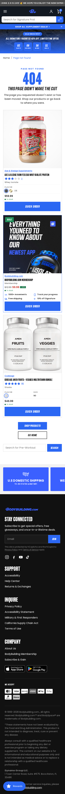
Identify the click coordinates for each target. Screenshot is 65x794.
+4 (16, 191)
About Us (10, 648)
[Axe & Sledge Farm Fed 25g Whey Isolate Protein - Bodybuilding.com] (32, 139)
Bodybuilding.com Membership (19, 280)
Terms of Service (30, 549)
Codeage (9, 375)
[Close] (61, 27)
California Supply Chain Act (21, 623)
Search (54, 447)
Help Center (12, 581)
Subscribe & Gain (15, 659)
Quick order (32, 206)
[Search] (59, 19)
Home (6, 57)
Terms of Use (13, 628)
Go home (32, 435)
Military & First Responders (21, 617)
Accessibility (12, 575)
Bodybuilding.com (14, 276)
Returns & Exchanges (18, 586)
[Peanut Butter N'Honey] (6, 190)
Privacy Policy (11, 549)
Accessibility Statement (19, 612)
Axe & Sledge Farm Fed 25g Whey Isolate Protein (27, 174)
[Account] (51, 11)
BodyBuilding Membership (21, 654)
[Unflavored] (6, 395)
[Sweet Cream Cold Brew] (10, 190)
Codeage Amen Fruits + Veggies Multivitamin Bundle (29, 379)
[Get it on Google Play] (37, 668)
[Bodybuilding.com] (32, 11)
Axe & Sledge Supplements (18, 170)
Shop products (32, 425)
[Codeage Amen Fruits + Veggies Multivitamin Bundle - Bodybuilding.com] (32, 344)
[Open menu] (5, 11)
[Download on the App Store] (15, 668)
